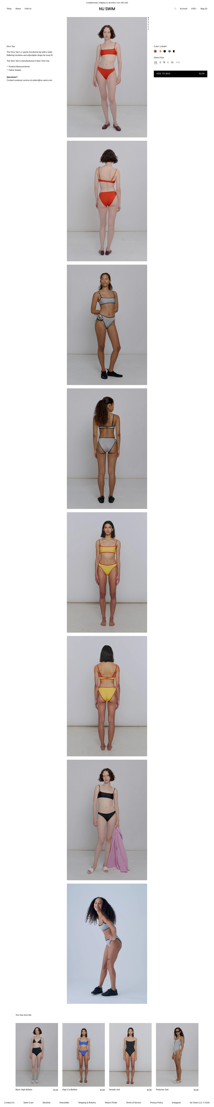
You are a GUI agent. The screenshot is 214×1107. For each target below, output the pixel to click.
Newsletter (64, 1102)
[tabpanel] (107, 79)
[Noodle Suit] (130, 1055)
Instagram (176, 1102)
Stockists (46, 1102)
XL (172, 62)
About (18, 9)
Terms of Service (133, 1102)
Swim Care (28, 1102)
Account (183, 9)
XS (155, 62)
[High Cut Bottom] (83, 1055)
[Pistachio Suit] (177, 1055)
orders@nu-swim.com (42, 80)
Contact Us (9, 1102)
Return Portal (111, 1102)
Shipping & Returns (87, 1102)
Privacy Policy (156, 1102)
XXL (178, 62)
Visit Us (28, 9)
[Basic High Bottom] (37, 1055)
